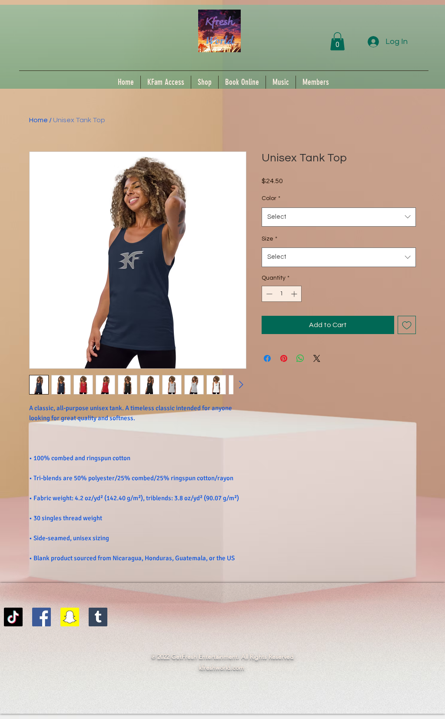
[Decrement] (268, 293)
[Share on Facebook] (267, 358)
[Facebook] (41, 617)
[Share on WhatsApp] (300, 358)
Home (38, 120)
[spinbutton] (281, 293)
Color (271, 198)
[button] (337, 41)
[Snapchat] (69, 617)
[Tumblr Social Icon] (98, 617)
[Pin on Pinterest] (284, 358)
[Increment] (294, 293)
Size (269, 239)
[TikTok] (13, 617)
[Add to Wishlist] (407, 325)
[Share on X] (317, 358)
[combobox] (339, 217)
